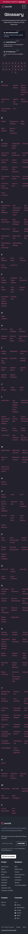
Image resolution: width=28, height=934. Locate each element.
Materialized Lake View (16, 451)
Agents (3, 869)
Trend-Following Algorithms (16, 750)
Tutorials (17, 872)
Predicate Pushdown (25, 548)
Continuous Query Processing (4, 186)
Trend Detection (6, 748)
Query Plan (23, 569)
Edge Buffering (4, 259)
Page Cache (3, 539)
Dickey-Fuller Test (17, 237)
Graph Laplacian (4, 317)
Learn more (22, 2)
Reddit (18, 915)
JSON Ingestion (13, 389)
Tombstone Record (16, 733)
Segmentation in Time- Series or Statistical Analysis (5, 644)
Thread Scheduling (4, 700)
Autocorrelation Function (6, 110)
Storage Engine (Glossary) (15, 665)
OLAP (12, 494)
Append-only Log (5, 100)
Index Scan (13, 358)
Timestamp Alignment (16, 726)
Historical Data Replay (13, 338)
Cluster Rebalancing (15, 154)
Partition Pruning (24, 539)
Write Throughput (15, 797)
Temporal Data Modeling (5, 693)
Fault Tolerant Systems (3, 280)
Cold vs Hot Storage (4, 161)
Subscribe (21, 843)
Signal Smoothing (15, 640)
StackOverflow (21, 907)
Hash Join (4, 329)
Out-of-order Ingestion (23, 518)
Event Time (14, 265)
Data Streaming (16, 230)
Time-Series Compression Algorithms (5, 717)
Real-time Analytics (4, 600)
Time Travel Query (4, 709)
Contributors (18, 880)
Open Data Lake (14, 503)
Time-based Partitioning (17, 709)
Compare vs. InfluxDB (7, 890)
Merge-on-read (4, 459)
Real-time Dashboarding (15, 600)
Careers (3, 905)
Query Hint (4, 569)
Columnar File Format (4, 168)
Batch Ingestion (4, 130)
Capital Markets (5, 877)
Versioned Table (23, 775)
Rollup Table (15, 617)
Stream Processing (4, 673)
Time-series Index (4, 726)
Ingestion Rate (23, 369)
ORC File (4, 515)
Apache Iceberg (15, 86)
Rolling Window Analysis (3, 619)
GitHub (18, 905)
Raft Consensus (14, 590)
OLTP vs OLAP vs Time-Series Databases (4, 506)
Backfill (3, 121)
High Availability (13, 330)
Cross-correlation (4, 194)
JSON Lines (22, 389)
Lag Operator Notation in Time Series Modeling (15, 406)
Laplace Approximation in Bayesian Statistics (5, 420)
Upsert (3, 763)
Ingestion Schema (4, 376)
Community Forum (19, 874)
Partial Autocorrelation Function (14, 540)
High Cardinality (22, 330)
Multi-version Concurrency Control (5, 469)
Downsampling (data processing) (5, 245)
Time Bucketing (16, 700)
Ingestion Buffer (4, 369)
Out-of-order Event (13, 518)
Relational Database (14, 609)
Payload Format (3, 548)
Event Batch (12, 259)
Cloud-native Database (5, 154)
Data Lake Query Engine (5, 221)
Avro (14, 108)
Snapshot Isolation (15, 654)
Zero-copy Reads (14, 811)
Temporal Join (16, 693)
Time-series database (17, 716)
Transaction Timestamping (5, 742)
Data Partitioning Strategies (16, 222)
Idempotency (14, 351)
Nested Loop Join (4, 483)
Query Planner (3, 578)
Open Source (4, 866)
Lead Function (15, 429)
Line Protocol (5, 435)
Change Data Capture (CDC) (16, 146)
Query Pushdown (14, 578)
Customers (4, 880)
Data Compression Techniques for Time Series (17, 210)
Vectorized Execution (4, 775)
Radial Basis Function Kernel (5, 591)
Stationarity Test (4, 664)
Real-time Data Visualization (5, 610)
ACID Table (4, 85)
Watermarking (5, 788)
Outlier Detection (4, 526)
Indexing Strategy (23, 359)
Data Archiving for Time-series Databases (5, 209)
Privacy (18, 927)
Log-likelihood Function (15, 437)
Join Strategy (3, 389)
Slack (18, 918)
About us (3, 902)
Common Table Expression (15, 169)
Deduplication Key (5, 237)
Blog (16, 866)
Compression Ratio (5, 177)
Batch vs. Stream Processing (13, 131)
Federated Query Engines (14, 280)
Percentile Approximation (14, 548)
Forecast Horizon (22, 288)
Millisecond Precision (15, 459)
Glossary (17, 882)
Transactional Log (17, 742)
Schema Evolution (15, 633)
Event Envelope (23, 259)
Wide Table (15, 788)
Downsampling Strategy (17, 244)
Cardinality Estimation (4, 145)
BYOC (3, 874)
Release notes (18, 869)
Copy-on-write (15, 185)
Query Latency (13, 570)
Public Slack (18, 877)
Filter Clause (3, 288)
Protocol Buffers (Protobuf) (4, 556)
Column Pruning (14, 161)
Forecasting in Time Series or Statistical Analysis (4, 301)
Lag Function (5, 400)
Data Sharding (5, 229)
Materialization (5, 450)
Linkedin (19, 910)
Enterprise (4, 872)
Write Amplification (5, 797)
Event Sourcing (4, 266)
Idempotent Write (23, 352)
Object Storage (3, 496)
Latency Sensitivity (4, 429)
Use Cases (4, 882)
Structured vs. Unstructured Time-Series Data (16, 676)
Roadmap (3, 885)
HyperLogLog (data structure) (23, 338)
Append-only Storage (15, 101)
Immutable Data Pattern (4, 361)
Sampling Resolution (4, 633)
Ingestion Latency (13, 369)
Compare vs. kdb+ (6, 888)
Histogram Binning (4, 337)
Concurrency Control (16, 177)
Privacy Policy (21, 848)
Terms (24, 927)
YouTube (19, 913)
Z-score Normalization (5, 810)
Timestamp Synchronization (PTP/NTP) (6, 734)
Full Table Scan (13, 298)
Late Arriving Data (15, 419)
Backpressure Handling (14, 123)
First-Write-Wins (12, 290)
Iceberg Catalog (3, 352)
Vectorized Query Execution (14, 776)
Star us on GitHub (10, 856)
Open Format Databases (23, 504)
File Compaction (23, 279)
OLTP (21, 494)
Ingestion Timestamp (13, 376)
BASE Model (23, 123)
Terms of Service (5, 850)
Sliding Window (3, 654)
